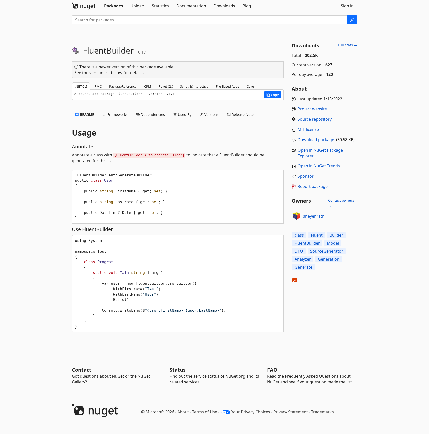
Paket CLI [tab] (166, 86)
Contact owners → (341, 203)
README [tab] (86, 114)
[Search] (352, 19)
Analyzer (303, 259)
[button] (272, 94)
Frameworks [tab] (117, 114)
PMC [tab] (98, 86)
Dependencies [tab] (152, 114)
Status (178, 369)
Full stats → (347, 45)
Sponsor (306, 176)
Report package (313, 186)
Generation (328, 259)
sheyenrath (314, 216)
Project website (312, 109)
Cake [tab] (250, 86)
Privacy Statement (290, 412)
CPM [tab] (147, 86)
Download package (316, 139)
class (299, 235)
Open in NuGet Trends (319, 166)
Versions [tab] (211, 114)
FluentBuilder (307, 243)
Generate (303, 267)
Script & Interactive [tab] (194, 86)
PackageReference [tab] (122, 86)
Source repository (315, 119)
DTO (299, 251)
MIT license (308, 129)
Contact (81, 369)
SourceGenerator (326, 251)
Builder (336, 235)
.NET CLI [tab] (81, 86)
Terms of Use (204, 412)
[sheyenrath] (296, 216)
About (183, 412)
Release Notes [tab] (243, 114)
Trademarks (322, 412)
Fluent (317, 235)
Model (333, 243)
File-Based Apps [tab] (227, 86)
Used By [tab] (184, 114)
